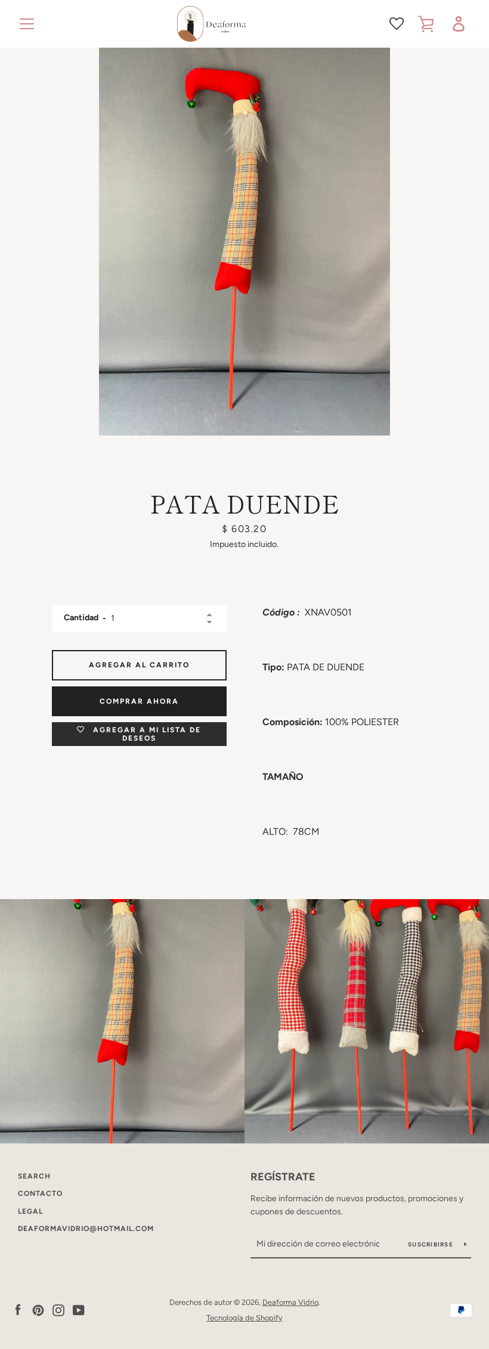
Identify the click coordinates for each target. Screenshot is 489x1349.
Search (34, 1176)
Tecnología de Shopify (244, 1317)
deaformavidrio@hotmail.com (86, 1228)
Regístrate (282, 1176)
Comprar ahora (139, 701)
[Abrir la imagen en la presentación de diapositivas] (244, 242)
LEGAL (30, 1211)
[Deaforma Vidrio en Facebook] (18, 1309)
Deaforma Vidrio (290, 1302)
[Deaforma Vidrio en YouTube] (79, 1309)
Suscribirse (431, 1244)
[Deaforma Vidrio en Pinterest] (38, 1309)
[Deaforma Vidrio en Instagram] (58, 1309)
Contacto (40, 1193)
